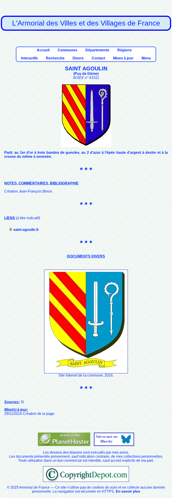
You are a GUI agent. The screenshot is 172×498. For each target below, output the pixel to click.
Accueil (43, 50)
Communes (67, 50)
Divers (78, 58)
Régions (124, 50)
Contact (98, 58)
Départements (97, 50)
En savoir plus (128, 491)
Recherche (55, 58)
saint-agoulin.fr (26, 230)
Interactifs (29, 58)
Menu (146, 58)
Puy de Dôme (86, 74)
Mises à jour (123, 58)
